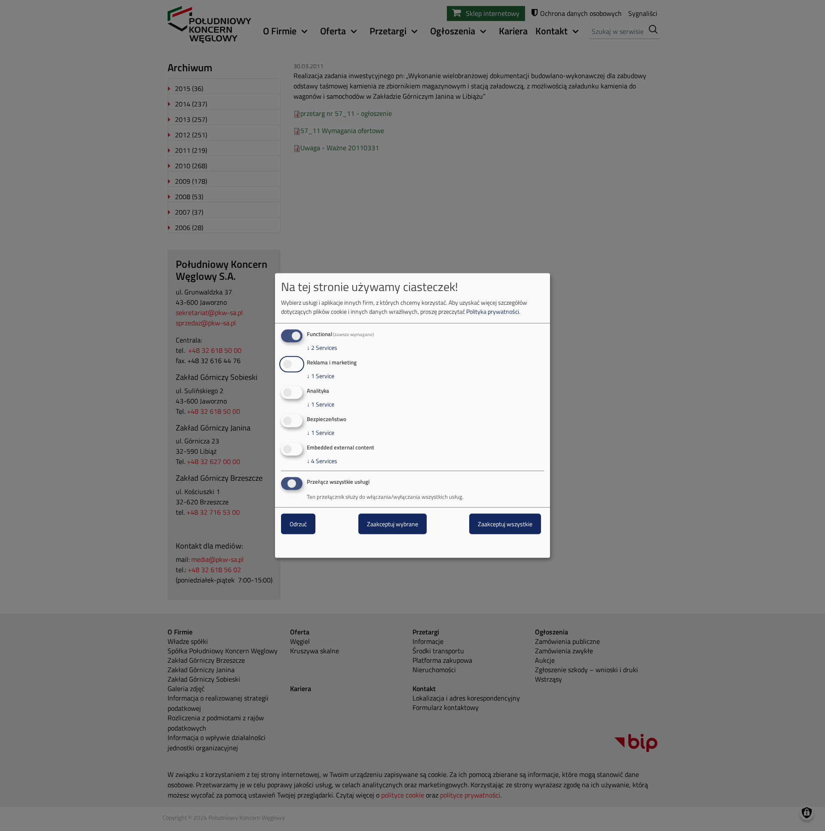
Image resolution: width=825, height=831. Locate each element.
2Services (322, 347)
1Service (320, 376)
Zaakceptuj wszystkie (505, 523)
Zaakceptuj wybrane (392, 523)
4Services (322, 460)
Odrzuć (298, 523)
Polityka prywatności (492, 311)
